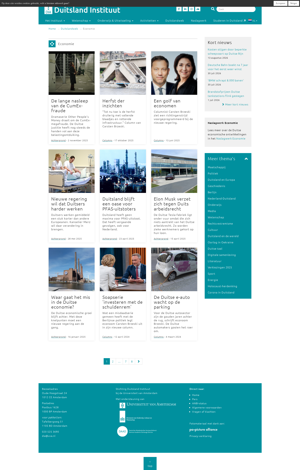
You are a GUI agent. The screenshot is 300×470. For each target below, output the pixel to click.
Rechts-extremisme (220, 223)
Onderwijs (215, 204)
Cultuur (213, 230)
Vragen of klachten (204, 411)
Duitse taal (215, 248)
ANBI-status (199, 403)
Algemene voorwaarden (207, 407)
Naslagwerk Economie (230, 138)
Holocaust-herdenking (222, 286)
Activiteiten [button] (148, 20)
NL (254, 20)
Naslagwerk (198, 20)
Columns (107, 140)
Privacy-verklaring (201, 436)
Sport (211, 273)
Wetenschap (216, 217)
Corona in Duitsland (221, 292)
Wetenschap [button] (80, 20)
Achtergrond (58, 140)
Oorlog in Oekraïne (221, 242)
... (119, 361)
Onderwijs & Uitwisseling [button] (115, 20)
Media (212, 211)
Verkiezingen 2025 (220, 267)
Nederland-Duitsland (222, 198)
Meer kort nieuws (236, 104)
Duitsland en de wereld (223, 236)
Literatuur (215, 261)
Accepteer (280, 3)
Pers (195, 399)
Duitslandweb (174, 20)
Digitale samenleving (222, 255)
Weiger (293, 3)
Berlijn (212, 192)
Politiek (213, 173)
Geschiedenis (216, 186)
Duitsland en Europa (221, 179)
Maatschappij (217, 167)
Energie (213, 280)
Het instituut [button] (54, 20)
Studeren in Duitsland (228, 20)
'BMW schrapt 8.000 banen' (226, 80)
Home (52, 28)
